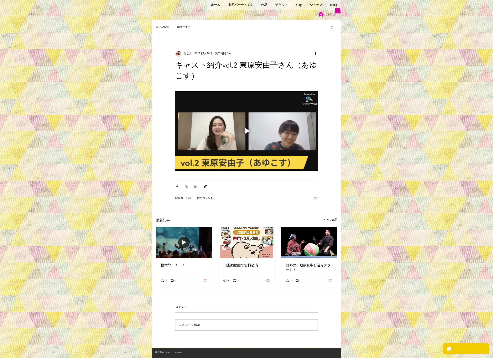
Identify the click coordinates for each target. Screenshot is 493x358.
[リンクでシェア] (205, 186)
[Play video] (246, 131)
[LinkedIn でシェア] (196, 186)
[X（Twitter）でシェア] (186, 186)
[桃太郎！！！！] (184, 242)
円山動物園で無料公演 (240, 265)
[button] (337, 9)
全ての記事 (162, 27)
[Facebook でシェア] (177, 186)
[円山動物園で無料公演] (246, 242)
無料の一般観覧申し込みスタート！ (308, 267)
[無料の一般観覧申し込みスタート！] (309, 242)
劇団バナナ (184, 27)
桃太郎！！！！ (173, 265)
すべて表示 (330, 220)
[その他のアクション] (315, 53)
